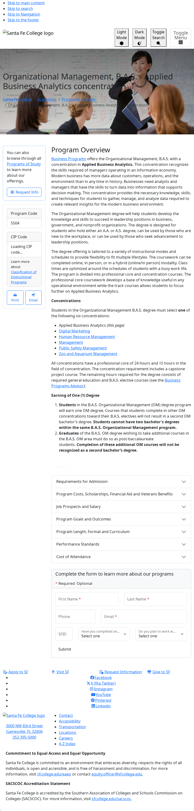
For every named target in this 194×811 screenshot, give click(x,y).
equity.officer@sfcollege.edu (117, 774)
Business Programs (68, 158)
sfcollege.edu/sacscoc (111, 798)
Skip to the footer (23, 19)
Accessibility (69, 721)
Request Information (123, 671)
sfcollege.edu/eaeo (54, 774)
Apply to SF (18, 671)
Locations (67, 732)
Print (15, 300)
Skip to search (20, 8)
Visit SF (62, 671)
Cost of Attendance (73, 556)
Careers (66, 738)
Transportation (72, 726)
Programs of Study (79, 99)
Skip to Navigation (24, 14)
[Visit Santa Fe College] (24, 718)
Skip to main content (26, 2)
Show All (62, 467)
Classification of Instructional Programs (23, 277)
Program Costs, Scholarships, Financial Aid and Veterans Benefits (114, 494)
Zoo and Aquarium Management (88, 353)
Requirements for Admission (82, 481)
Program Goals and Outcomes (83, 519)
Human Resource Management (87, 336)
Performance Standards (77, 544)
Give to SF (161, 671)
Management (71, 342)
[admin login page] (0, 808)
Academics (47, 99)
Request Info (27, 192)
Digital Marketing (74, 331)
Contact (66, 715)
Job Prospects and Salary (78, 506)
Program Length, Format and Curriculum (93, 531)
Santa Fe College (17, 99)
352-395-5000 (24, 737)
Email (33, 300)
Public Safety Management (83, 348)
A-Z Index (67, 743)
